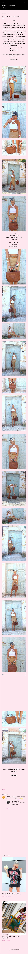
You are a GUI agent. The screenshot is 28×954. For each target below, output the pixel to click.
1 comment (8, 940)
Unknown (9, 796)
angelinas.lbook (15, 801)
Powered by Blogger (15, 949)
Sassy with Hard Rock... (11, 894)
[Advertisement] (14, 842)
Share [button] (3, 789)
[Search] (25, 2)
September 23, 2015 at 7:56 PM (18, 796)
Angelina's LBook (8, 5)
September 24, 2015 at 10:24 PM (18, 802)
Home (4, 8)
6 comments (8, 896)
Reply (8, 808)
